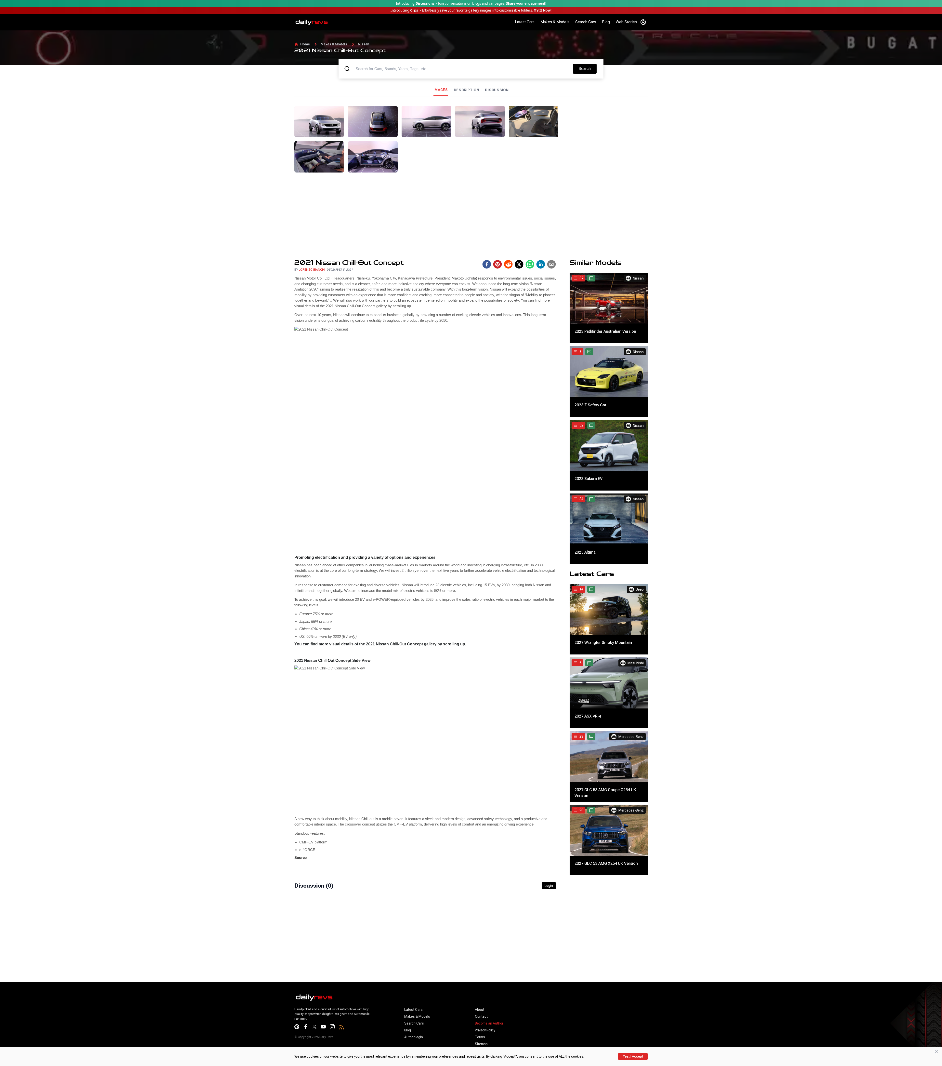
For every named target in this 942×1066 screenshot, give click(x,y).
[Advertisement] (605, 140)
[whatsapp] (529, 264)
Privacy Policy (485, 1030)
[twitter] (519, 264)
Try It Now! (542, 10)
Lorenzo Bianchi (312, 269)
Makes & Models (554, 22)
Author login (413, 1037)
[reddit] (508, 264)
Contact (481, 1016)
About (479, 1010)
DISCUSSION (497, 90)
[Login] (643, 22)
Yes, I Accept (633, 1056)
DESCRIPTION (466, 90)
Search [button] (587, 68)
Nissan (363, 44)
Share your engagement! (526, 3)
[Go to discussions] (591, 278)
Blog (606, 22)
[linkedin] (540, 264)
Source (300, 857)
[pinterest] (497, 264)
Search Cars (585, 22)
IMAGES (440, 90)
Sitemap (481, 1044)
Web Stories (626, 22)
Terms (480, 1037)
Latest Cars (525, 22)
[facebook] (486, 264)
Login (549, 886)
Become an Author (489, 1023)
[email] (551, 264)
